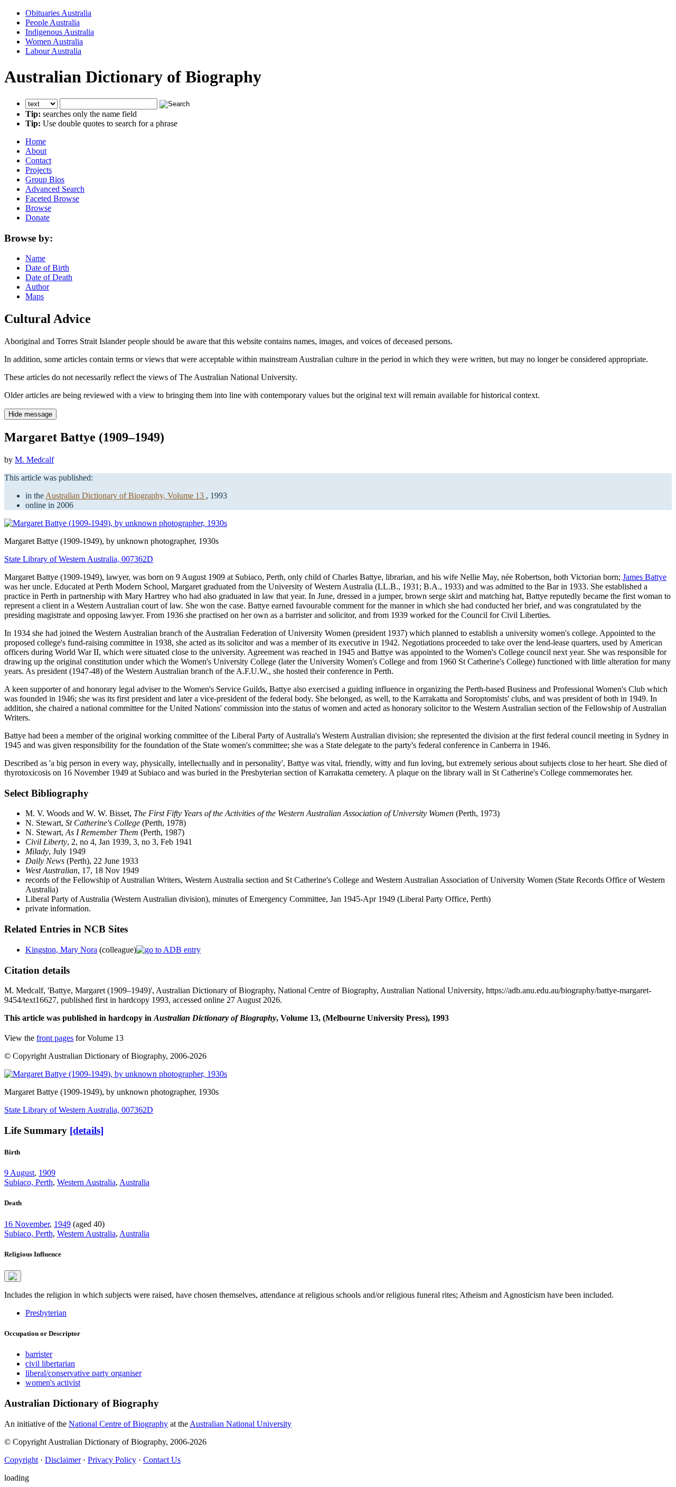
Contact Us (162, 1459)
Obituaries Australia (58, 12)
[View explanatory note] (12, 1276)
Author (37, 286)
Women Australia (54, 41)
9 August (19, 1172)
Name (35, 258)
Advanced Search (54, 188)
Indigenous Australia (59, 31)
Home (35, 141)
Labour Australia (53, 51)
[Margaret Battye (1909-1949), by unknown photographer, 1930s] (115, 523)
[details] (87, 1130)
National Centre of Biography (118, 1423)
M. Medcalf (34, 459)
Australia (134, 1182)
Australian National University (241, 1423)
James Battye (644, 576)
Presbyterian (46, 1312)
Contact (38, 160)
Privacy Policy (112, 1459)
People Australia (52, 22)
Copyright (21, 1459)
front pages (54, 1037)
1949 (62, 1224)
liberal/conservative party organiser (83, 1373)
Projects (38, 169)
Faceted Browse (52, 198)
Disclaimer (63, 1459)
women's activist (52, 1382)
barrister (38, 1354)
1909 (47, 1172)
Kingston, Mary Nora (61, 949)
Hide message (30, 414)
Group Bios (44, 179)
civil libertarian (50, 1363)
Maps (34, 296)
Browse (38, 208)
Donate (37, 217)
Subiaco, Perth (28, 1182)
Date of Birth (47, 267)
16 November (27, 1224)
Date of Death (48, 277)
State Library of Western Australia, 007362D (78, 559)
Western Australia (86, 1182)
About (35, 150)
